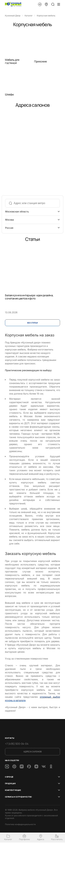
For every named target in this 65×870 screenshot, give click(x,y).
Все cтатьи (32, 323)
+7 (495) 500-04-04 (16, 744)
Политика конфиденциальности (20, 824)
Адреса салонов (33, 751)
